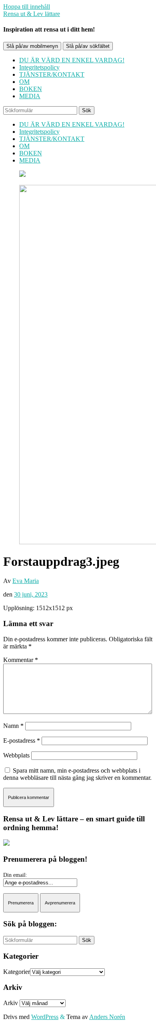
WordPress (44, 1016)
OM (24, 81)
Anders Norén (107, 1016)
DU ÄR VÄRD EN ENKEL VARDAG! (71, 60)
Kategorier (16, 971)
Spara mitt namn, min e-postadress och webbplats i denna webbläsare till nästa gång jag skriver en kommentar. (77, 774)
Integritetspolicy (39, 67)
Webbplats (16, 755)
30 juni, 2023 (31, 594)
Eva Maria (25, 580)
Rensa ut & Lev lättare (31, 13)
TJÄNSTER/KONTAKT (51, 74)
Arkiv (10, 1002)
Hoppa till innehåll (26, 6)
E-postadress (21, 740)
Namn (13, 725)
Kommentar (20, 659)
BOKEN (30, 88)
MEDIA (29, 96)
